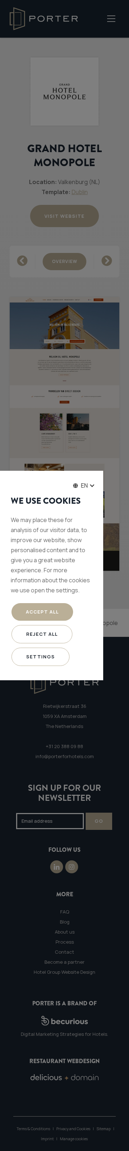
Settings (40, 656)
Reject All (42, 634)
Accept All (42, 612)
